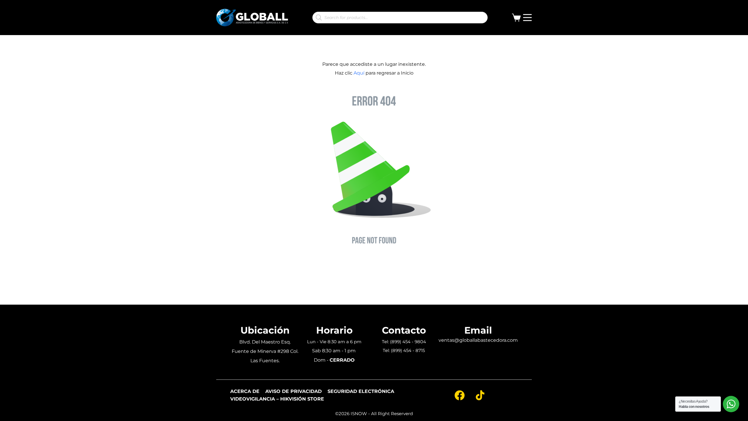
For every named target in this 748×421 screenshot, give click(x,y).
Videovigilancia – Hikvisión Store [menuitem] (277, 399)
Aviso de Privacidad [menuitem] (293, 391)
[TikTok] (480, 395)
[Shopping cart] (517, 17)
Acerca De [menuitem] (244, 391)
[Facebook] (460, 395)
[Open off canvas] (527, 17)
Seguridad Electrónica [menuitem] (361, 391)
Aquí (359, 73)
